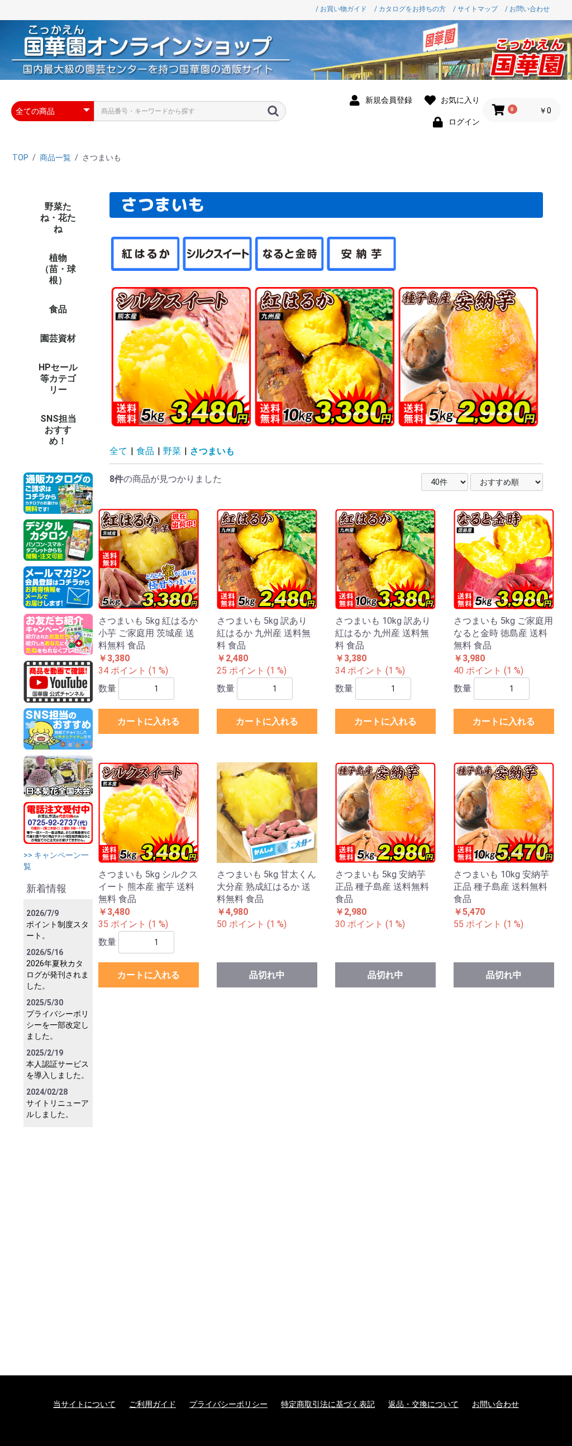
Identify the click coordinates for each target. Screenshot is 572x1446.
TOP (20, 157)
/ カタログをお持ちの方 (410, 9)
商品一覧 (55, 157)
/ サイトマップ (475, 9)
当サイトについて (84, 1404)
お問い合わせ (495, 1404)
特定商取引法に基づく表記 (328, 1404)
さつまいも (212, 451)
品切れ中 (267, 975)
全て (118, 451)
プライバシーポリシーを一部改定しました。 (57, 1025)
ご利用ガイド (152, 1404)
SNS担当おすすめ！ (58, 429)
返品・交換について (423, 1404)
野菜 (172, 451)
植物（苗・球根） (58, 268)
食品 (58, 309)
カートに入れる (148, 721)
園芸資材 (58, 338)
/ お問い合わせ (527, 9)
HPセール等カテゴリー (58, 378)
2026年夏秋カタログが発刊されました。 (57, 974)
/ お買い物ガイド (341, 9)
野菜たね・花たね (58, 217)
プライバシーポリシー (228, 1404)
